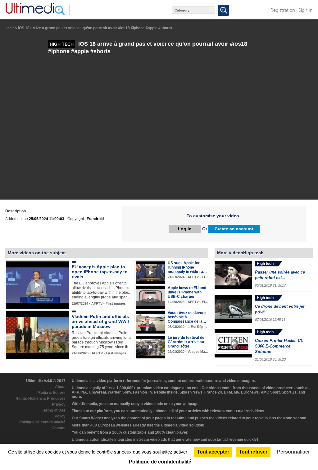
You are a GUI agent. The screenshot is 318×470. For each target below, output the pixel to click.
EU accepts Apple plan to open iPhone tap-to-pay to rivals (100, 271)
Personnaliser (293, 451)
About (60, 387)
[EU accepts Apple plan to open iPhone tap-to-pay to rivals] (37, 285)
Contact (59, 428)
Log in (185, 228)
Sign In (305, 9)
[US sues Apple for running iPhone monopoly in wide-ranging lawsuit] (150, 272)
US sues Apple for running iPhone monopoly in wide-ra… (187, 267)
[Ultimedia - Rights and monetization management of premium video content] (35, 9)
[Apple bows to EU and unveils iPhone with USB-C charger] (150, 297)
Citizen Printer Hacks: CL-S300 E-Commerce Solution (279, 346)
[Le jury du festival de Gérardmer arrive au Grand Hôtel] (150, 347)
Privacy (59, 404)
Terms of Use (54, 410)
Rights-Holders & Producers (41, 398)
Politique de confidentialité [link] (160, 461)
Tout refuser (253, 451)
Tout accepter (213, 451)
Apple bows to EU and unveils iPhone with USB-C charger (187, 292)
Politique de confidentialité (42, 422)
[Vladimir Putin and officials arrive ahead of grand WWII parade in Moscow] (37, 335)
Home (9, 28)
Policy (60, 416)
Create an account (234, 228)
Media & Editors (52, 392)
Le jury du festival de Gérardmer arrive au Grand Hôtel (186, 341)
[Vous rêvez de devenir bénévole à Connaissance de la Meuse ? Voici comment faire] (150, 322)
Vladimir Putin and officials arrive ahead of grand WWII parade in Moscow (100, 321)
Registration (282, 9)
